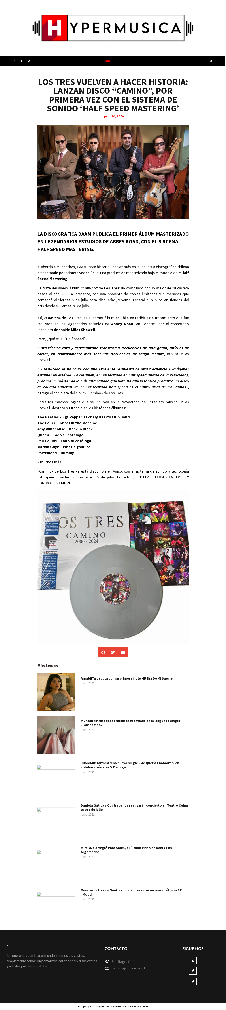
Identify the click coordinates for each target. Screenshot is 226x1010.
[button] (107, 59)
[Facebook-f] (21, 61)
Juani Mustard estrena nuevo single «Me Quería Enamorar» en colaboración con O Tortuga (130, 765)
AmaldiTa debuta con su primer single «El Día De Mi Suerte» (127, 678)
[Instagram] (14, 61)
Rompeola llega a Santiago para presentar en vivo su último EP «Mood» (131, 892)
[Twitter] (29, 61)
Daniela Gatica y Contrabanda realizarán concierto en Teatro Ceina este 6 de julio (134, 807)
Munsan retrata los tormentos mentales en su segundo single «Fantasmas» (130, 722)
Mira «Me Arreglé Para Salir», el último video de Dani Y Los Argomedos (126, 849)
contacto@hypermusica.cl (128, 968)
